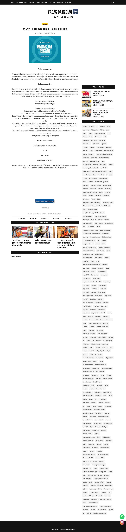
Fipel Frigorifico (99, 254)
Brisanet (85, 178)
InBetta (84, 323)
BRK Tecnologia (93, 178)
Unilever (85, 503)
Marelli (101, 361)
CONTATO (31, 2)
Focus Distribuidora (87, 258)
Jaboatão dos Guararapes (89, 333)
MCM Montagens (100, 371)
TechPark (85, 489)
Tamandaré (85, 485)
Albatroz (85, 137)
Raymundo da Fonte (87, 434)
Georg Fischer (86, 268)
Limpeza (91, 347)
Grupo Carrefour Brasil (88, 282)
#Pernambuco (37, 214)
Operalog (85, 399)
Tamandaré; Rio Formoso (97, 485)
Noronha (92, 389)
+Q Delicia (91, 126)
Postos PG (85, 427)
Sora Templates (61, 529)
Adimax (90, 133)
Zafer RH (89, 513)
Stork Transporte (87, 478)
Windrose (93, 509)
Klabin (88, 340)
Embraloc (104, 240)
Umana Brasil (86, 499)
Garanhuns (104, 264)
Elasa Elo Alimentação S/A (89, 240)
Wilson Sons (85, 509)
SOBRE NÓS (68, 2)
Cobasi (84, 209)
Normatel (85, 389)
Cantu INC (100, 188)
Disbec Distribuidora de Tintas (90, 230)
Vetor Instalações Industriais (90, 506)
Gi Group (94, 268)
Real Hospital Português (89, 437)
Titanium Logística (94, 492)
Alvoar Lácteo (98, 137)
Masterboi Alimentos (107, 368)
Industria (105, 323)
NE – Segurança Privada (88, 385)
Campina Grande (107, 185)
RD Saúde (97, 434)
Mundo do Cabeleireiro (88, 378)
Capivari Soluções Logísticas (90, 192)
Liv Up (103, 347)
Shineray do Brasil (87, 468)
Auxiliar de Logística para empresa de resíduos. (43, 241)
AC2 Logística (94, 130)
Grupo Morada (98, 295)
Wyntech (111, 509)
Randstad (103, 430)
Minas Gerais (95, 375)
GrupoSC (103, 313)
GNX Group (100, 268)
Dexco (84, 226)
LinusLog (98, 347)
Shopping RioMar (104, 468)
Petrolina (85, 416)
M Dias (91, 354)
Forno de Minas (98, 258)
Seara (97, 458)
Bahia (103, 161)
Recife (98, 437)
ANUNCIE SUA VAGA (22, 2)
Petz (84, 420)
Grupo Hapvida (86, 289)
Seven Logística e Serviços (98, 465)
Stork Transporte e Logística (101, 478)
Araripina (92, 147)
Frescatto (85, 261)
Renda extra (109, 440)
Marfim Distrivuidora (100, 365)
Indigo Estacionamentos (95, 323)
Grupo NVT (85, 299)
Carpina (84, 195)
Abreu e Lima (86, 130)
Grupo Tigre (104, 306)
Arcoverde (108, 147)
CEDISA (98, 199)
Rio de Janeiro (86, 447)
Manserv (95, 361)
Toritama (104, 492)
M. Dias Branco (98, 354)
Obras (104, 396)
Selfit (102, 458)
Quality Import (86, 430)
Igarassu (91, 320)
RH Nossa (99, 444)
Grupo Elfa (98, 282)
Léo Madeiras (86, 344)
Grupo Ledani (86, 292)
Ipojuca (84, 330)
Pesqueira (107, 413)
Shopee (95, 468)
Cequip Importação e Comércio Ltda (91, 202)
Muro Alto (98, 378)
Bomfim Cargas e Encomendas (99, 171)
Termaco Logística (108, 489)
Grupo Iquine (95, 289)
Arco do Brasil (100, 147)
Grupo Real (105, 302)
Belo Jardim (103, 164)
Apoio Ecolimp (96, 144)
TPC (110, 492)
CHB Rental (107, 206)
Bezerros (111, 164)
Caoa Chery (108, 188)
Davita (101, 223)
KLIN (93, 340)
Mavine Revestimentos (88, 371)
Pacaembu (103, 399)
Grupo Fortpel (86, 285)
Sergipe (95, 461)
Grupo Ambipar (94, 275)
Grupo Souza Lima (87, 306)
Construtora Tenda (87, 216)
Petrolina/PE (93, 416)
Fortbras (107, 258)
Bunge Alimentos (103, 178)
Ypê (83, 513)
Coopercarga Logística (100, 216)
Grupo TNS (85, 309)
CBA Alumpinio (86, 199)
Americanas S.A (86, 144)
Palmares (93, 402)
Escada (103, 244)
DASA (96, 223)
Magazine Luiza (99, 358)
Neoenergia (99, 385)
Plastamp (89, 420)
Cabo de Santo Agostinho (101, 182)
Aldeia (90, 137)
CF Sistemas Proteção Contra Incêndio (92, 206)
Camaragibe (85, 185)
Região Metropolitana (88, 440)
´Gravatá (85, 126)
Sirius (110, 472)
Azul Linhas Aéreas (94, 161)
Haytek (84, 316)
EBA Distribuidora (106, 237)
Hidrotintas (98, 316)
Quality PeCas (95, 430)
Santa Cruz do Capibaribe (89, 454)
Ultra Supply (99, 496)
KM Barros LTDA (100, 340)
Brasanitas (96, 175)
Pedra (88, 406)
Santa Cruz (99, 451)
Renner (84, 444)
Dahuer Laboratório (87, 223)
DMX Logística (105, 233)
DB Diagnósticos (109, 223)
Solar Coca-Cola (92, 475)
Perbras (100, 406)
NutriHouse (98, 396)
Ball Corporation (87, 164)
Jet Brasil (85, 337)
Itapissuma (91, 330)
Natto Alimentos (87, 382)
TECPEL (99, 489)
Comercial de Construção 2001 (90, 213)
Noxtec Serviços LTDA (88, 396)
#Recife (44, 214)
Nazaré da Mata (97, 382)
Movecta (109, 375)
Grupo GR (94, 285)
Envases (98, 244)
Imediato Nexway (108, 320)
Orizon (91, 399)
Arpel (91, 150)
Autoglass (85, 161)
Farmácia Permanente (104, 247)
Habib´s (109, 313)
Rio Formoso (95, 447)
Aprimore (104, 144)
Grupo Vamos (101, 309)
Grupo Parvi (98, 302)
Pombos (108, 420)
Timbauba (85, 492)
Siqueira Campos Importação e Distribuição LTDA (95, 472)
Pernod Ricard (98, 413)
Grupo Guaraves (102, 285)
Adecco (84, 133)
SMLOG (84, 475)
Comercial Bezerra (92, 209)
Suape (90, 482)
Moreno (102, 375)
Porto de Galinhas (87, 423)
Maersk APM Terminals (88, 358)
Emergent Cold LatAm (88, 244)
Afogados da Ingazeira (99, 133)
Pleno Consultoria (99, 420)
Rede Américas (106, 437)
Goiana (107, 268)
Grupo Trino (93, 309)
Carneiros (107, 192)
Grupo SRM (96, 306)
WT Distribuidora (102, 509)
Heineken (90, 316)
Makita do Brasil (87, 361)
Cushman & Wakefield (103, 220)
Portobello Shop (108, 423)
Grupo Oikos (93, 299)
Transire (85, 496)
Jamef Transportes (102, 333)
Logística (85, 354)
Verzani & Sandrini (93, 503)
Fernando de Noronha (88, 254)
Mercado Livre (86, 375)
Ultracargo (107, 496)
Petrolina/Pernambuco (103, 416)
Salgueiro (85, 451)
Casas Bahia (106, 195)
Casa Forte (98, 195)
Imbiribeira (99, 320)
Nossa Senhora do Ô (87, 392)
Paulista (107, 402)
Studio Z (85, 482)
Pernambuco (108, 406)
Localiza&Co (92, 351)
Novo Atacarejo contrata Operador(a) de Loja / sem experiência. (100, 112)
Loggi (108, 351)
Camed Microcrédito (96, 185)
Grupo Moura (108, 295)
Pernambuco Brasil (87, 409)
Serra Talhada (86, 465)
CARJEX (100, 192)
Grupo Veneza (86, 313)
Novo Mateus (98, 392)
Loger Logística (101, 351)
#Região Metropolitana (55, 214)
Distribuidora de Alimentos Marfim (91, 233)
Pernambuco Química (99, 409)
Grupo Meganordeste (88, 295)
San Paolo (92, 451)
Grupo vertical (95, 313)
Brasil (45, 24)
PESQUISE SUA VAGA (41, 2)
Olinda (110, 396)
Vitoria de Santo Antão (105, 506)
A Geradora (102, 126)
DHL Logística (91, 226)
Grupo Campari (96, 278)
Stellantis (106, 475)
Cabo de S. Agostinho (88, 182)
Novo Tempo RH (107, 392)
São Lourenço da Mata (88, 458)
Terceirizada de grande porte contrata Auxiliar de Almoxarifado (21, 242)
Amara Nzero (86, 140)
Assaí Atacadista (108, 150)
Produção (104, 427)
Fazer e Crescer (100, 251)
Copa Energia (86, 220)
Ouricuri (97, 399)
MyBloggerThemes (70, 529)
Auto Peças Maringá (104, 157)
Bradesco (88, 175)
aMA (105, 137)
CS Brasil (93, 220)
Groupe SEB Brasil (102, 271)
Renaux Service (99, 440)
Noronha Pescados (100, 389)
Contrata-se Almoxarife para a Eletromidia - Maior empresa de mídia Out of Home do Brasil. (66, 244)
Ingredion (92, 327)
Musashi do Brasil (107, 378)
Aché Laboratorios (104, 130)
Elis (98, 240)
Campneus (85, 188)
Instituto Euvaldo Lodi (102, 327)
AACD (108, 126)
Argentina (85, 150)
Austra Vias (94, 157)
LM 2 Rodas (110, 347)
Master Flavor (95, 368)
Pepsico (94, 406)
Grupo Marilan (101, 292)
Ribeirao (106, 444)
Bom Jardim (104, 168)
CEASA (93, 199)
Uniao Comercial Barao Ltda (98, 499)
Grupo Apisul (104, 275)
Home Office (106, 316)
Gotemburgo (86, 271)
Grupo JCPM (103, 289)
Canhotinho (93, 188)
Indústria (85, 327)
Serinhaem (101, 461)
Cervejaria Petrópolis (108, 202)
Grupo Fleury (107, 282)
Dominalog (85, 237)
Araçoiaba (85, 147)
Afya (109, 133)
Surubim (109, 482)
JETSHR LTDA (93, 337)
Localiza (85, 351)
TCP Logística (108, 485)
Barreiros (95, 164)
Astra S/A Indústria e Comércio (104, 154)
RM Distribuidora (105, 447)
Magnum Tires (109, 358)
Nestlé (106, 385)
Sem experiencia (87, 461)
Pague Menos (86, 402)
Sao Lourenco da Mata (103, 454)
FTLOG (97, 261)
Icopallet (85, 320)
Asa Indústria (98, 150)
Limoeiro (85, 347)
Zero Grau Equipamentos (99, 513)
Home (12, 2)
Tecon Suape (93, 489)
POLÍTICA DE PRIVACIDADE (56, 2)
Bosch (110, 171)
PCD (83, 406)
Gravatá (93, 271)
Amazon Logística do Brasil (98, 140)
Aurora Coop (86, 157)
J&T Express (100, 330)
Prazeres (97, 427)
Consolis (102, 213)
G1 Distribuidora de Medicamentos (91, 264)
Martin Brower (86, 368)
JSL (83, 340)
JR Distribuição (102, 337)
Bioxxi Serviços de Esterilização (90, 168)
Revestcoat (91, 444)
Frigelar (92, 261)
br (83, 175)
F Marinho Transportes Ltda (89, 247)
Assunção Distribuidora (88, 154)
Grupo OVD (100, 299)
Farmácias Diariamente (88, 251)
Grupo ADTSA (86, 275)
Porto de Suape (97, 423)
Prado (91, 427)
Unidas (109, 499)
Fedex (108, 251)
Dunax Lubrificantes (95, 237)
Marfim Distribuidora (88, 365)
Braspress (109, 175)
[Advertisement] (45, 185)
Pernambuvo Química (88, 413)
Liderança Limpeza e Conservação (99, 344)
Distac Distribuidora (105, 230)
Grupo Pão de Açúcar (88, 302)
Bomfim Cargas (86, 171)
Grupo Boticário (86, 278)
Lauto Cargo (109, 340)
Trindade (91, 496)
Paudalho (101, 402)
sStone (100, 475)
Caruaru (91, 195)
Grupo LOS (93, 292)
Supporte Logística (99, 482)
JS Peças (110, 337)
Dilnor (98, 226)
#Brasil (29, 214)
